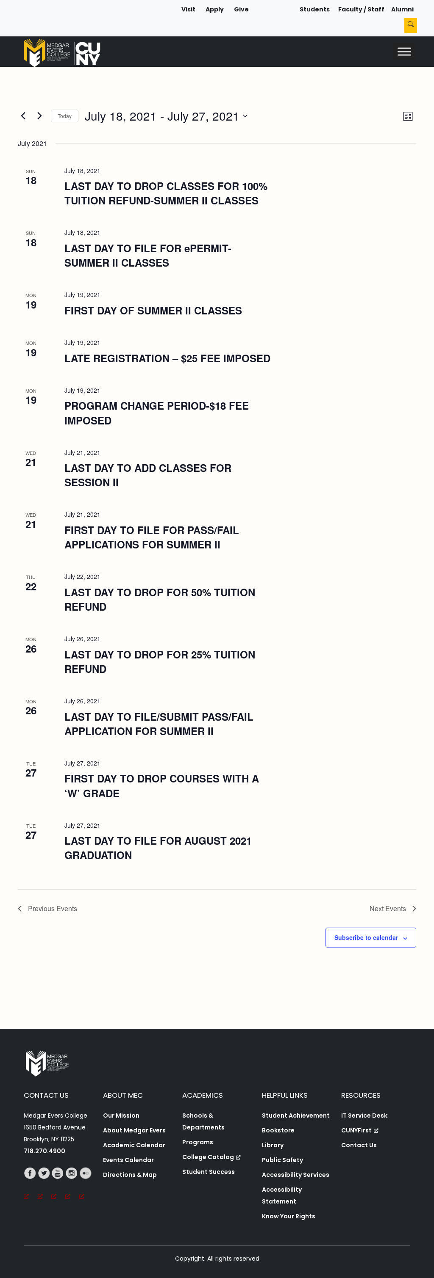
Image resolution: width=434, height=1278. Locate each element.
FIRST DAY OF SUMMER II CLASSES (153, 310)
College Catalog (208, 1157)
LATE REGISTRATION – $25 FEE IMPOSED (167, 358)
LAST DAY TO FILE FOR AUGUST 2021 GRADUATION (158, 847)
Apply (215, 9)
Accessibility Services (295, 1175)
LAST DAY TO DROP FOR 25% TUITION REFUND (159, 661)
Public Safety (282, 1160)
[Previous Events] (23, 116)
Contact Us (359, 1145)
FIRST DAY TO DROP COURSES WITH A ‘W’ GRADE (161, 785)
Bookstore (278, 1130)
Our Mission (121, 1115)
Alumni (402, 9)
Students (315, 9)
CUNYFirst (356, 1130)
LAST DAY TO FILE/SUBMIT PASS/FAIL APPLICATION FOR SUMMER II (158, 723)
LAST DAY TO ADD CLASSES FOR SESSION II (147, 474)
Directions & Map (130, 1175)
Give (241, 9)
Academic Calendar (134, 1145)
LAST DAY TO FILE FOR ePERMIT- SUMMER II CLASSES (147, 255)
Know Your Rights (288, 1216)
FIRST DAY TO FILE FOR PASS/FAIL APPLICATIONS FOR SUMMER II (151, 537)
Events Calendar (128, 1160)
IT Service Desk (364, 1115)
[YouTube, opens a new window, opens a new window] (58, 1185)
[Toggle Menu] (404, 51)
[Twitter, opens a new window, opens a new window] (45, 1185)
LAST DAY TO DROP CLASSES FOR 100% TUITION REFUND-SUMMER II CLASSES (165, 193)
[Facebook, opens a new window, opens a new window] (31, 1185)
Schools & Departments (203, 1121)
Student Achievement (296, 1115)
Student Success (208, 1172)
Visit (188, 9)
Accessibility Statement (282, 1195)
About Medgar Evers (134, 1130)
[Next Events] (39, 116)
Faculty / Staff (361, 9)
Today (65, 115)
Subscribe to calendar (366, 937)
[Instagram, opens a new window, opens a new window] (72, 1185)
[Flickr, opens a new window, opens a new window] (86, 1185)
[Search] (410, 25)
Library (273, 1145)
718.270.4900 (44, 1151)
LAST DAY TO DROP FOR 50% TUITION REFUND (159, 599)
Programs (197, 1142)
